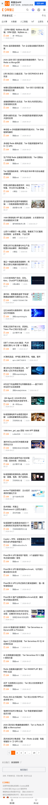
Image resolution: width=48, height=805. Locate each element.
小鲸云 (15, 191)
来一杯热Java (17, 36)
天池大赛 (19, 776)
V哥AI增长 (16, 284)
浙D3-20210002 (26, 794)
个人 (44, 15)
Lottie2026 (16, 434)
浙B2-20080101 (28, 792)
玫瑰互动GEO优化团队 (21, 448)
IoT (32, 21)
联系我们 (24, 769)
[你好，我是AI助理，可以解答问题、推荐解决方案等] (33, 10)
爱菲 (14, 349)
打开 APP (40, 3)
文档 (4, 776)
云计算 (4, 21)
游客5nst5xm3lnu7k (20, 545)
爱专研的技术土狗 (19, 224)
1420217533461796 (20, 300)
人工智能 (24, 21)
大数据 (14, 21)
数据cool (16, 52)
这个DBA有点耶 (18, 496)
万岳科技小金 (17, 420)
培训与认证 (28, 776)
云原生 (40, 21)
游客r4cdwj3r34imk (19, 390)
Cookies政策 (24, 786)
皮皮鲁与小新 (17, 207)
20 (34, 752)
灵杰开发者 (17, 513)
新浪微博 (15, 762)
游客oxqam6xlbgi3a (20, 316)
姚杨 (14, 238)
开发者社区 (11, 776)
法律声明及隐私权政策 (11, 786)
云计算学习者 (17, 333)
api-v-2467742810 (19, 360)
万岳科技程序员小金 (20, 529)
